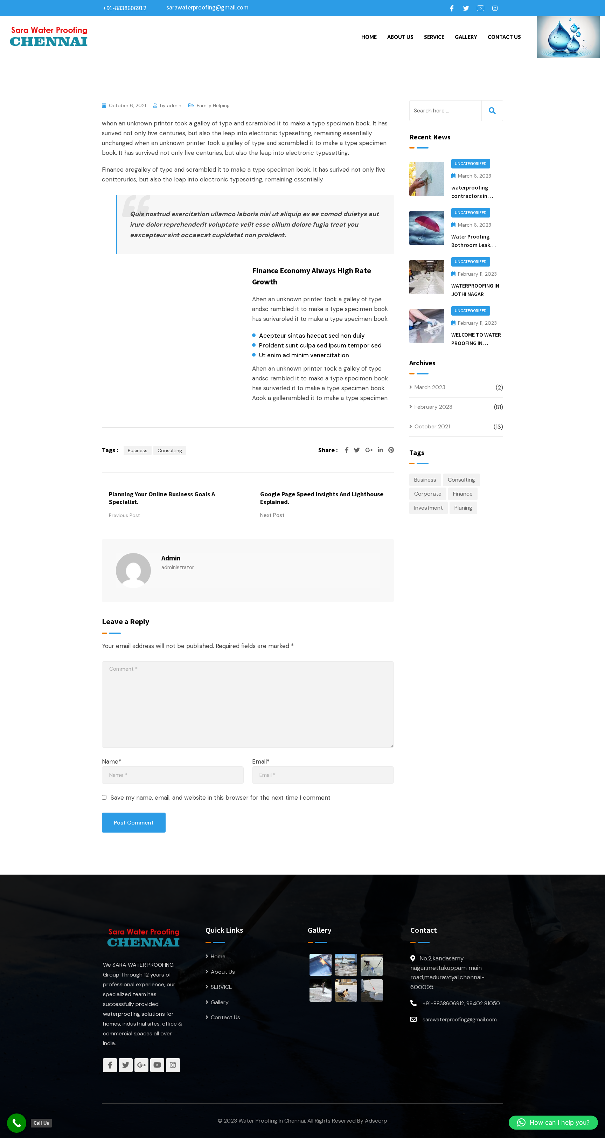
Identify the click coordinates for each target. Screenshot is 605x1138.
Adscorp (376, 1120)
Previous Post (124, 515)
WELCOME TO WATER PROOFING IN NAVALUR (476, 343)
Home (369, 37)
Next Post (272, 515)
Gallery (466, 37)
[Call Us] (16, 1123)
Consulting (170, 450)
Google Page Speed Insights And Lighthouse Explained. (321, 498)
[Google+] (369, 450)
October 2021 (432, 426)
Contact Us (504, 37)
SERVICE (434, 37)
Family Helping (213, 105)
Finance (463, 493)
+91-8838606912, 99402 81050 (461, 1003)
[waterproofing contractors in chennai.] (426, 179)
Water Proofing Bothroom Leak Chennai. (470, 245)
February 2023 (433, 407)
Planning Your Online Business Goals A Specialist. (162, 498)
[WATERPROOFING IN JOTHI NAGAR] (426, 277)
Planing (463, 507)
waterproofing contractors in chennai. (469, 196)
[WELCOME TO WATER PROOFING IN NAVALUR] (426, 326)
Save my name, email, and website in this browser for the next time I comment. (221, 797)
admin (174, 105)
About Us (400, 37)
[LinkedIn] (381, 450)
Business (137, 450)
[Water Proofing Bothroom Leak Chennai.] (426, 228)
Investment (428, 507)
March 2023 (430, 387)
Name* (111, 761)
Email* (261, 761)
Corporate (427, 493)
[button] (553, 1123)
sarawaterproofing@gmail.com (207, 7)
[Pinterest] (391, 450)
